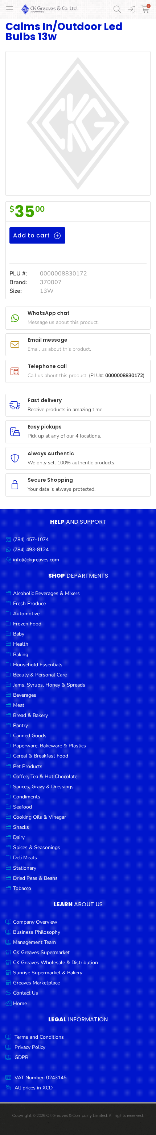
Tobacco (22, 888)
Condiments (26, 796)
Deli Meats (25, 857)
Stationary (24, 868)
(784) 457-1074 (31, 539)
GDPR (21, 1057)
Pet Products (27, 766)
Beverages (24, 695)
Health (20, 644)
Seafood (22, 806)
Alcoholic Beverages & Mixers (46, 593)
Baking (20, 654)
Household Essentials (37, 664)
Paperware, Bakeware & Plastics (49, 745)
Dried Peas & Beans (35, 878)
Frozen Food (27, 623)
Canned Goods (29, 735)
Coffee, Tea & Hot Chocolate (45, 776)
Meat (18, 705)
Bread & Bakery (30, 715)
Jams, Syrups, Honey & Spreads (49, 685)
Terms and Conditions (39, 1037)
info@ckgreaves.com (36, 559)
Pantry (20, 725)
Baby (18, 633)
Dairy (19, 837)
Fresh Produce (29, 603)
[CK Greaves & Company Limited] (49, 9)
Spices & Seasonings (36, 847)
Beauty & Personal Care (40, 674)
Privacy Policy (30, 1047)
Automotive (26, 613)
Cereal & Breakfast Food (40, 755)
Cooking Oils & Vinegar (39, 817)
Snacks (21, 827)
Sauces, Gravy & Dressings (43, 786)
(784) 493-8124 (31, 549)
